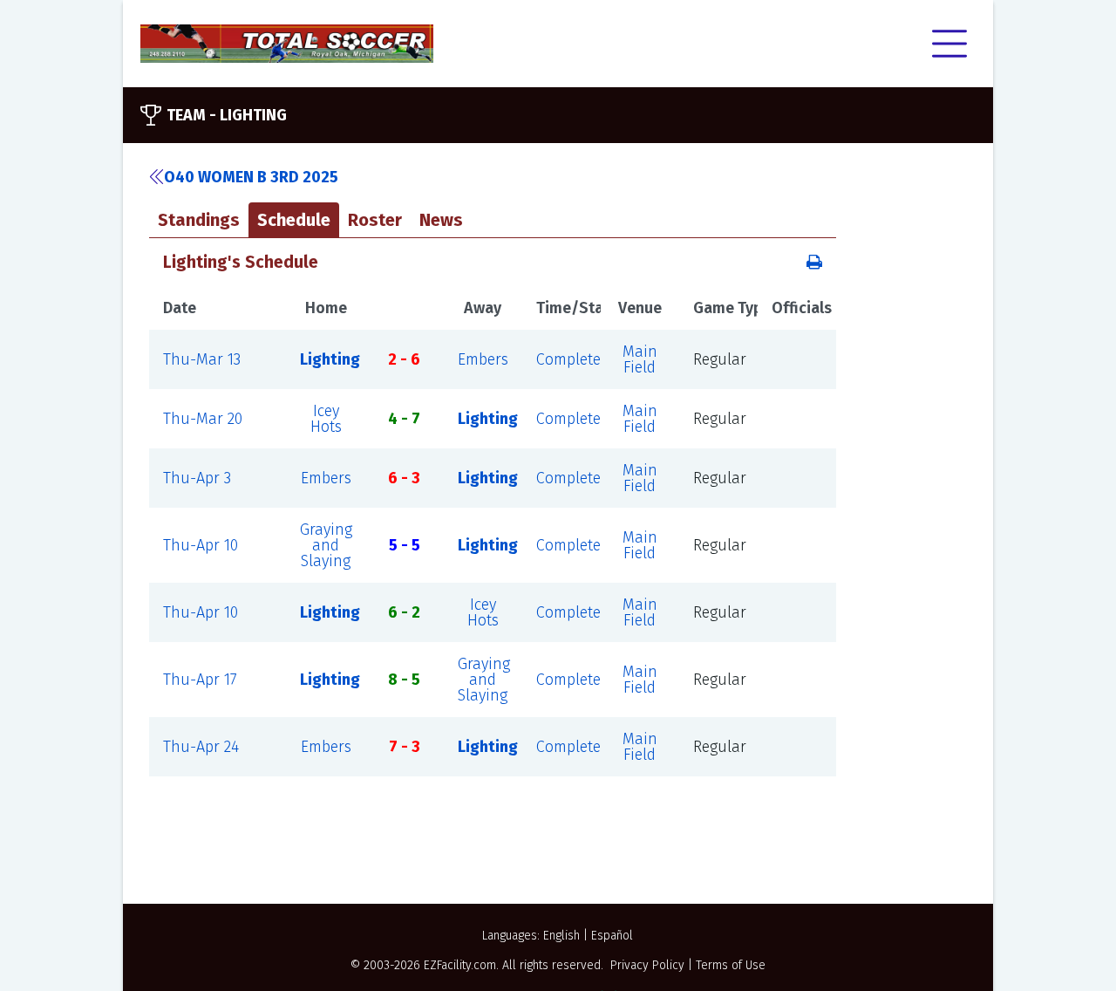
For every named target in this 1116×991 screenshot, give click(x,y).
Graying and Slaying (326, 545)
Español (612, 935)
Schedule (293, 219)
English (561, 935)
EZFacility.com (460, 965)
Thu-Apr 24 (201, 746)
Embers (483, 359)
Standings (199, 219)
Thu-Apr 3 (197, 478)
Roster (375, 219)
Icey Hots (326, 418)
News (441, 219)
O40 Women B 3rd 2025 (251, 177)
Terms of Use (731, 965)
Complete (568, 359)
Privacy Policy (647, 965)
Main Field (640, 359)
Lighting (330, 359)
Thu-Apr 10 (200, 545)
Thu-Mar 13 (202, 359)
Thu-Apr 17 (200, 679)
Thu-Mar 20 (202, 418)
